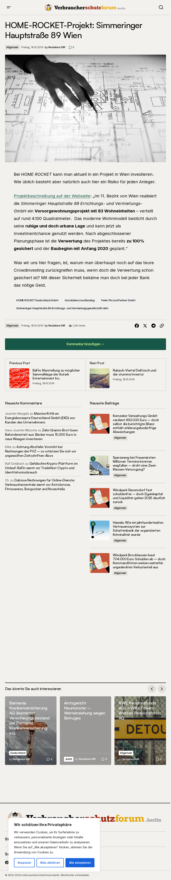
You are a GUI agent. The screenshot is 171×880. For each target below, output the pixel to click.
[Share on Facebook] (137, 326)
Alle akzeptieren (80, 862)
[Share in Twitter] (145, 326)
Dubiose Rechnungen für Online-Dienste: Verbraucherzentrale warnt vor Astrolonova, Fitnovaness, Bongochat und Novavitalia (40, 484)
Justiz (68, 759)
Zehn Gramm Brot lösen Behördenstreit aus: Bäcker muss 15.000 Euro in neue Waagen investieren (41, 434)
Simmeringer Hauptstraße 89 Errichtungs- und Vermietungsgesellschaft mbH (62, 308)
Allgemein (12, 47)
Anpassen (24, 862)
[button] (9, 7)
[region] (54, 845)
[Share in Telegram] (153, 326)
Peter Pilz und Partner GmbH (118, 300)
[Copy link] (162, 326)
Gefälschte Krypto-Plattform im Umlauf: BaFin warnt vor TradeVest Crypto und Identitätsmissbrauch (41, 467)
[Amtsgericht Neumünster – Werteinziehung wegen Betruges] (85, 730)
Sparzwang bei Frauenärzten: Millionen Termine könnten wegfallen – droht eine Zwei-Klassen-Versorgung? (135, 464)
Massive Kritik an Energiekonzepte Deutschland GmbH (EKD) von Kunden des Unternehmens (40, 417)
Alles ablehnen (50, 862)
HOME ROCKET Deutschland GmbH (37, 300)
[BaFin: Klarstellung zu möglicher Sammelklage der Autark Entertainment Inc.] (45, 375)
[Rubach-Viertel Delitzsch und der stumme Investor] (126, 375)
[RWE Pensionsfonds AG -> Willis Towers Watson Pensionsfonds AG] (140, 730)
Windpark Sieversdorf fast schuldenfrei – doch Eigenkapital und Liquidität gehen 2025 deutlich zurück (139, 496)
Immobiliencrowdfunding (80, 300)
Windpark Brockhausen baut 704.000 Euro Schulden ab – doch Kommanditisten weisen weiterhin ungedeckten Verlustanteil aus (139, 561)
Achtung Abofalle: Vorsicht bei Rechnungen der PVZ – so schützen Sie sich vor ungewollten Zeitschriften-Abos (40, 451)
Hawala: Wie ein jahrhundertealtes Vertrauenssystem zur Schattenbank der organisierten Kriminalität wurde (138, 529)
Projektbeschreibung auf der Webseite (52, 195)
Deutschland (17, 752)
